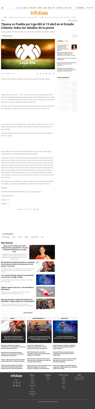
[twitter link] (16, 383)
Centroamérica (59, 7)
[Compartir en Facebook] (40, 73)
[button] (2, 7)
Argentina (25, 7)
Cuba (70, 7)
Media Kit (64, 387)
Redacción (48, 377)
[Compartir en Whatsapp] (37, 73)
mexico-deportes (6, 237)
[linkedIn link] (19, 386)
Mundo (66, 7)
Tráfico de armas (56, 17)
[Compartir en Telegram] (49, 73)
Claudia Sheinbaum (48, 17)
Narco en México (67, 17)
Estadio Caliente (34, 237)
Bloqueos (32, 17)
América (32, 377)
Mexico (3, 20)
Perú (54, 7)
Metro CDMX (73, 17)
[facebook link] (14, 383)
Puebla (20, 237)
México (49, 7)
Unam (61, 17)
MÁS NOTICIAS (28, 313)
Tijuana (14, 237)
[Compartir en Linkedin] (46, 73)
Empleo (47, 379)
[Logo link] (39, 12)
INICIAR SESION (89, 7)
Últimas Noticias (32, 393)
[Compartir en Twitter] (43, 73)
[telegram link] (16, 386)
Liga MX (26, 237)
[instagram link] (19, 383)
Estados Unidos (32, 7)
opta (42, 237)
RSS (32, 395)
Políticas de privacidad (79, 379)
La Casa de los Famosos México (17, 17)
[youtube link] (14, 386)
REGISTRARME (80, 7)
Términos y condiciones (79, 377)
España (45, 7)
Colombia (40, 7)
